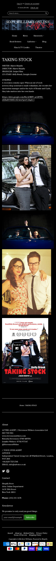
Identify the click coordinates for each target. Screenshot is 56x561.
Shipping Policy (35, 535)
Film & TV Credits (21, 47)
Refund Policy (28, 533)
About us (18, 533)
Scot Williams (27, 539)
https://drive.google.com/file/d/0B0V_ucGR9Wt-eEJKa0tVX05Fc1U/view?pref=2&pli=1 (22, 98)
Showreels (38, 35)
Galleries (31, 41)
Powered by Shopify (40, 539)
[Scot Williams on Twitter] (3, 471)
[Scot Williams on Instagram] (7, 471)
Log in (19, 3)
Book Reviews (15, 41)
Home (14, 35)
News (25, 35)
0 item (23, 8)
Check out (34, 8)
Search (10, 533)
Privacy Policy (41, 533)
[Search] (46, 13)
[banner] (28, 25)
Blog (44, 41)
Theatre (38, 47)
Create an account (32, 3)
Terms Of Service (20, 535)
